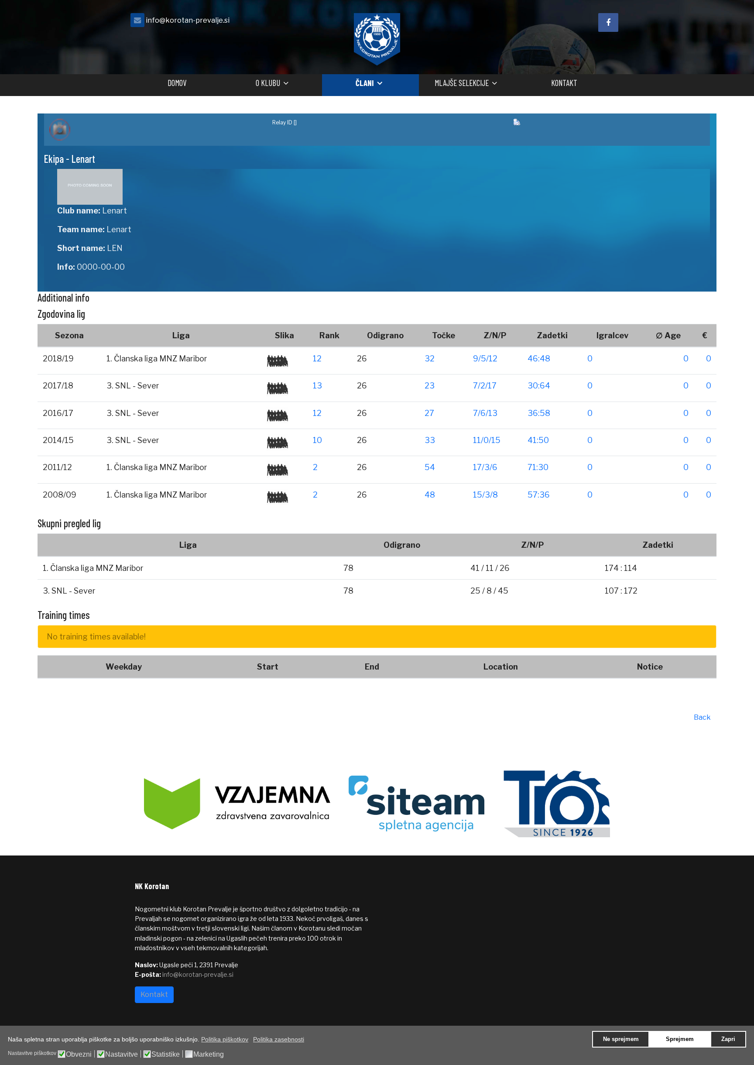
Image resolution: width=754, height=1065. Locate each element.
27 (429, 413)
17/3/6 (485, 467)
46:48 (539, 358)
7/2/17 (485, 385)
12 (317, 358)
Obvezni (79, 1054)
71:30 (538, 467)
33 (430, 440)
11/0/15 (486, 440)
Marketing (208, 1054)
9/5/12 (485, 358)
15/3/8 (485, 494)
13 (317, 385)
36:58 (539, 413)
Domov (177, 83)
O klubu (268, 83)
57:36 (539, 494)
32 (430, 358)
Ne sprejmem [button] (621, 1039)
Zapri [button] (728, 1039)
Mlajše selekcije (462, 83)
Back (702, 717)
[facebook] (608, 22)
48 (430, 494)
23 (430, 385)
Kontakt (564, 83)
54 (430, 467)
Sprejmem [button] (680, 1039)
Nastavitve (121, 1054)
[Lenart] (213, 187)
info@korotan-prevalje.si (188, 20)
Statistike (165, 1054)
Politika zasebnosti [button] (278, 1039)
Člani (365, 83)
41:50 (538, 440)
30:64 (539, 385)
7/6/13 (485, 413)
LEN (115, 248)
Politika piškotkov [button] (224, 1039)
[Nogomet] (155, 130)
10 (317, 440)
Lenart (114, 210)
